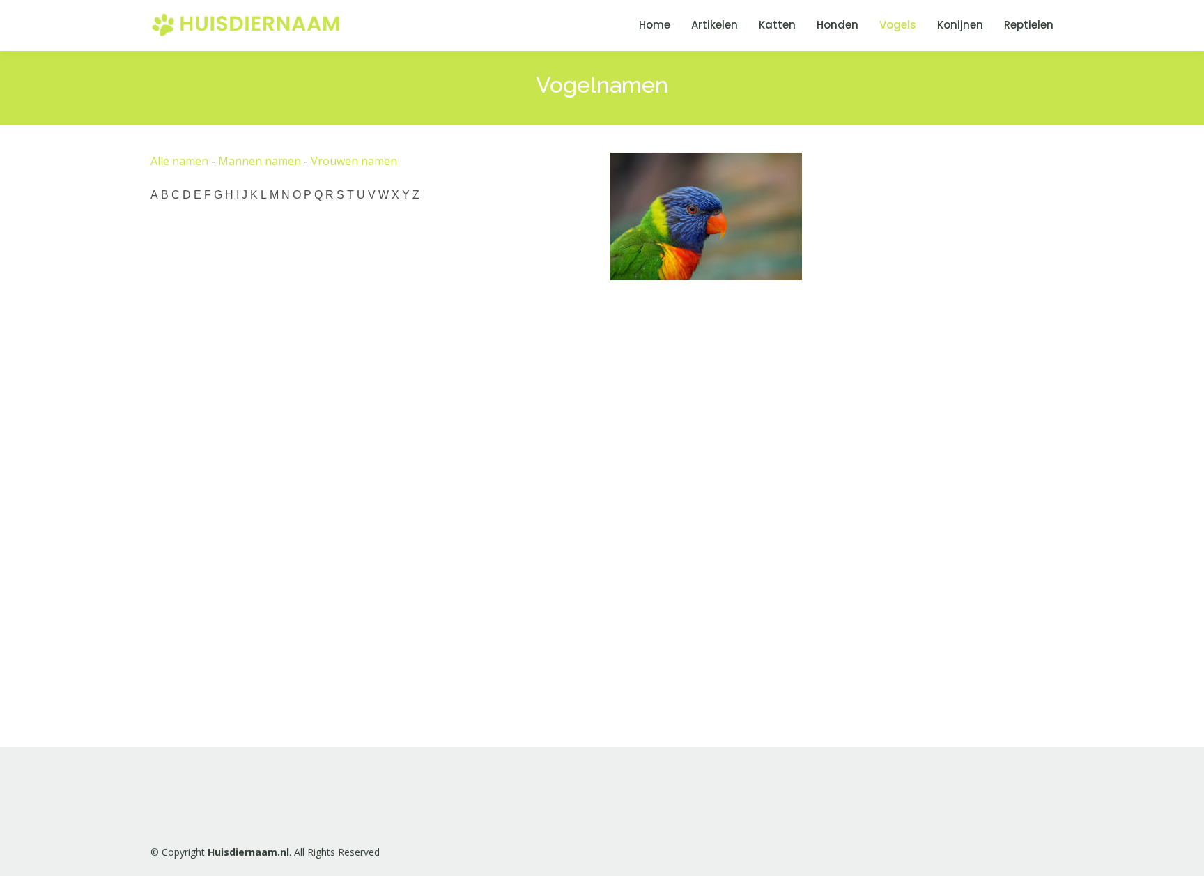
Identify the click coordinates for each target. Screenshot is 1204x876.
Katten (777, 24)
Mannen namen (259, 161)
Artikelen (714, 24)
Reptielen (1029, 24)
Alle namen (179, 161)
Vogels (897, 24)
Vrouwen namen (354, 161)
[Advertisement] (714, 506)
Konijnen (960, 24)
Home (654, 24)
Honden (837, 24)
